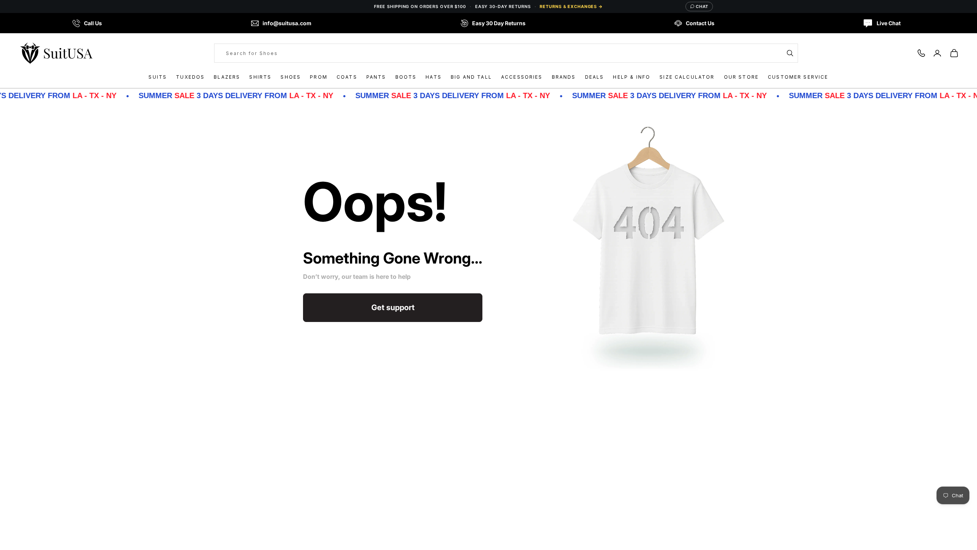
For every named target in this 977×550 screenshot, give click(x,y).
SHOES (291, 77)
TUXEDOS (190, 77)
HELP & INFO (631, 77)
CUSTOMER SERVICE (798, 77)
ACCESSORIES (522, 77)
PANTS (376, 77)
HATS (434, 77)
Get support (392, 307)
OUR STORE (741, 77)
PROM (318, 77)
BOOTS (406, 77)
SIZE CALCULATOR (686, 77)
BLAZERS (227, 77)
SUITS (157, 77)
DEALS (594, 77)
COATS (347, 77)
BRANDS (564, 77)
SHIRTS (260, 77)
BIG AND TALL (471, 77)
